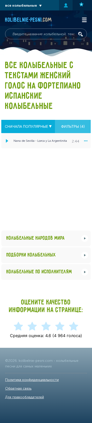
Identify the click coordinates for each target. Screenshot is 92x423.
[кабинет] (66, 5)
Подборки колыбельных (31, 255)
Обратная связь (18, 388)
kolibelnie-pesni (28, 20)
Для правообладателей (24, 397)
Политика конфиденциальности (32, 380)
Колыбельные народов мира (35, 238)
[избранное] (82, 5)
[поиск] (80, 34)
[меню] (85, 141)
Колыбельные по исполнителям (39, 272)
